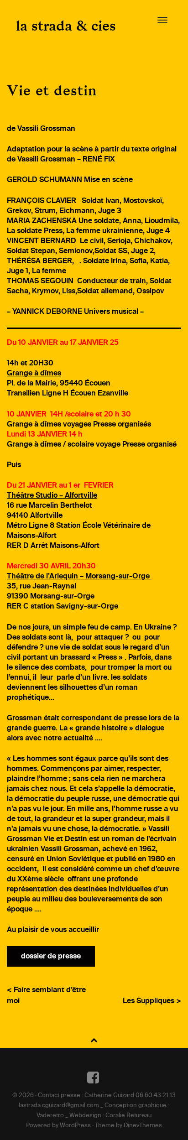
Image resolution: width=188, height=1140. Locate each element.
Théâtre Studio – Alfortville (52, 496)
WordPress (75, 1126)
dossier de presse (51, 956)
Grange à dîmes (34, 373)
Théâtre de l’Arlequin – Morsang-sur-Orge (79, 576)
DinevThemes (143, 1126)
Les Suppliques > (152, 1001)
